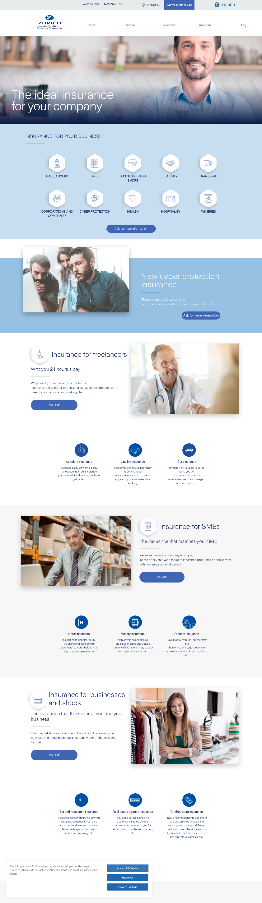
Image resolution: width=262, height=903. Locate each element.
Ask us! (54, 405)
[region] (79, 878)
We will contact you (179, 4)
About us (205, 25)
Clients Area (109, 3)
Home (91, 25)
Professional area (90, 3)
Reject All (127, 877)
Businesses (167, 25)
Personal (129, 25)
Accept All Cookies (127, 868)
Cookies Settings (127, 887)
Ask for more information (131, 228)
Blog (243, 25)
